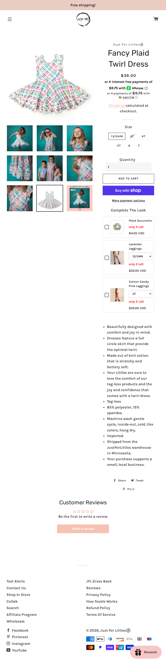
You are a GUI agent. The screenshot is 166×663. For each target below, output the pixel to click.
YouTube (19, 650)
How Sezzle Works (101, 601)
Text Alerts (15, 581)
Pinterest (19, 637)
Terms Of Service (100, 614)
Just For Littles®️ (115, 630)
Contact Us (16, 588)
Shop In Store (18, 594)
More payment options (128, 200)
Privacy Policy (98, 594)
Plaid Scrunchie (140, 221)
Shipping (117, 105)
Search (12, 608)
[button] (128, 95)
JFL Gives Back (99, 581)
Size (128, 127)
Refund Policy (98, 608)
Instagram (20, 643)
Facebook (20, 630)
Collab (12, 601)
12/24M (117, 136)
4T (144, 136)
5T (119, 145)
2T (132, 136)
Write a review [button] (83, 529)
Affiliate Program (21, 614)
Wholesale (15, 621)
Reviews (93, 588)
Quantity (127, 159)
